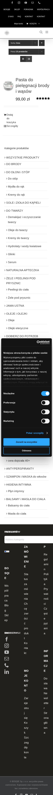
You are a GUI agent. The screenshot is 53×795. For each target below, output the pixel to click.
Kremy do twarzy (18, 238)
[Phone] (6, 665)
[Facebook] (6, 639)
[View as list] (29, 59)
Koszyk (26, 727)
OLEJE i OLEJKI (16, 313)
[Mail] (6, 658)
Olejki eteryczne (18, 328)
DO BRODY (13, 164)
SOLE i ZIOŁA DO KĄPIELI (23, 202)
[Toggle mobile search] (41, 32)
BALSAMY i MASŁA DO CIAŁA (25, 499)
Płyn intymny (16, 491)
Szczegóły (11, 126)
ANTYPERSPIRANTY (20, 468)
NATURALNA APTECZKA (22, 270)
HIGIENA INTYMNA (18, 484)
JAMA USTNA (15, 305)
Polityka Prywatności (46, 589)
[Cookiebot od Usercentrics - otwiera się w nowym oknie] (37, 342)
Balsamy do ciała (19, 505)
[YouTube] (6, 652)
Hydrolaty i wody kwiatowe (24, 246)
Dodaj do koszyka (11, 118)
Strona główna (46, 722)
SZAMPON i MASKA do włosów (26, 476)
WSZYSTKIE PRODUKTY (22, 157)
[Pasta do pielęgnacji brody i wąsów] (8, 85)
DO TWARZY (14, 210)
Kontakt (26, 648)
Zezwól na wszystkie (26, 442)
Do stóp (13, 178)
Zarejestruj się (26, 708)
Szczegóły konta (26, 747)
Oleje (11, 320)
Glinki (11, 254)
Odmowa (26, 450)
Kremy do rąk (16, 194)
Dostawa (46, 683)
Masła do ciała (17, 513)
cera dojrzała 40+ (19, 460)
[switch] (45, 402)
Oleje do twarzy (18, 230)
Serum (12, 262)
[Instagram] (6, 645)
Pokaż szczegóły (35, 433)
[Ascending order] (42, 43)
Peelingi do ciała (18, 289)
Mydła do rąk (16, 186)
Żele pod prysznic (19, 297)
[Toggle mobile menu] (47, 32)
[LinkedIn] (6, 672)
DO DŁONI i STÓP (18, 172)
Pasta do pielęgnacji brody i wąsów (32, 85)
